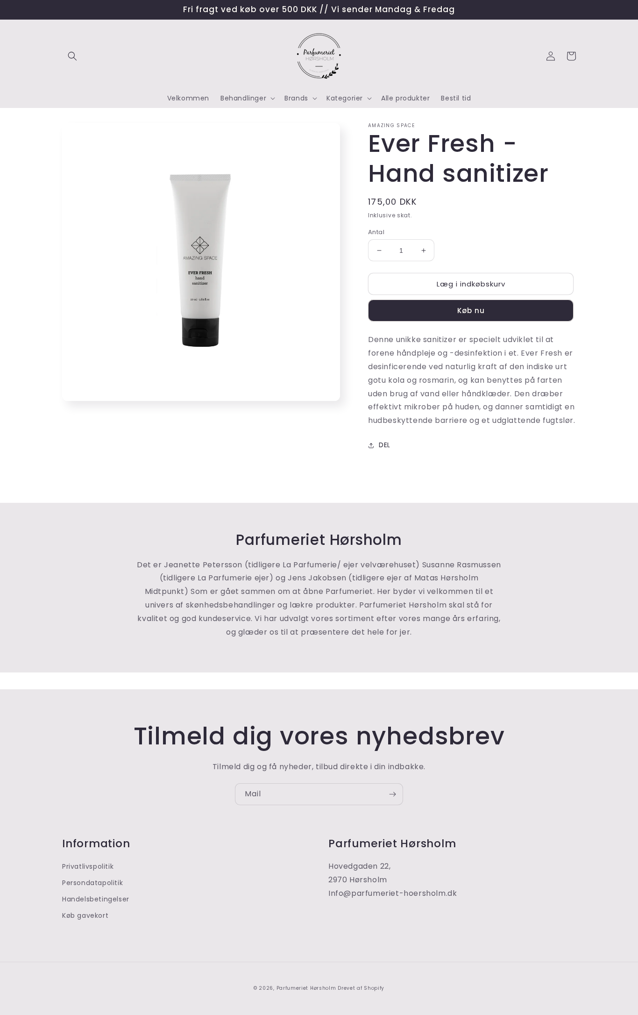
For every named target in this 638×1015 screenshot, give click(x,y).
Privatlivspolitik (87, 866)
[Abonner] (392, 794)
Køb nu (471, 310)
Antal (376, 232)
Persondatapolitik (92, 882)
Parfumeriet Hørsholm (306, 988)
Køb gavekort (85, 915)
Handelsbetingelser (95, 899)
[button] (72, 56)
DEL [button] (384, 445)
